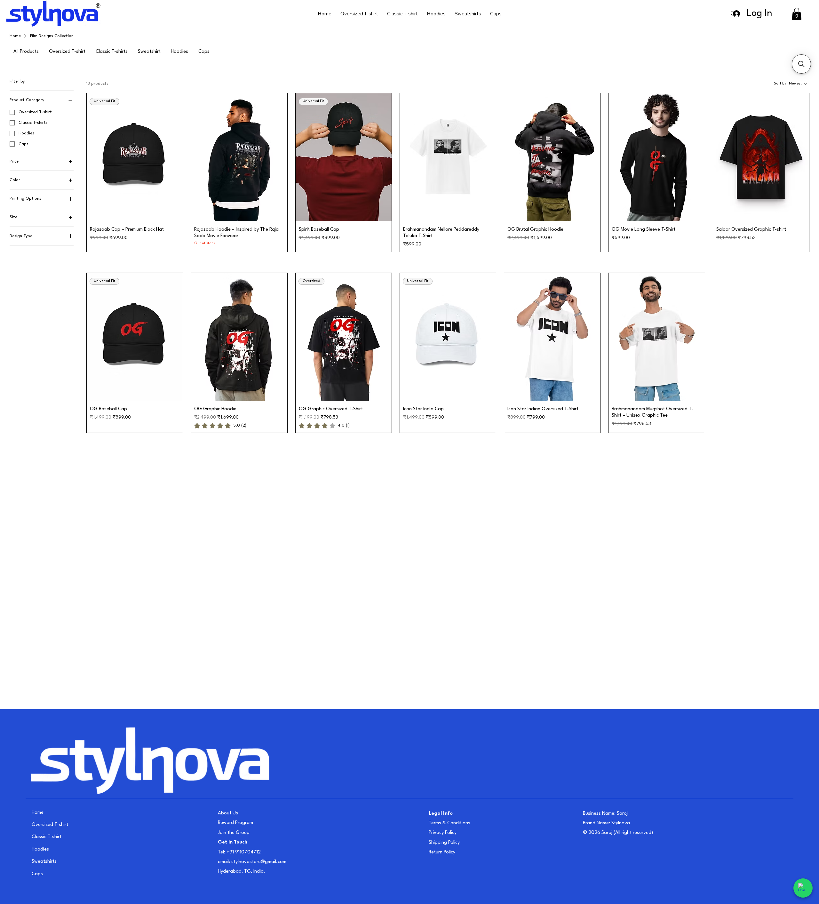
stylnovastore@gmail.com (258, 862)
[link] (220, 425)
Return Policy (442, 852)
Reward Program (235, 822)
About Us (228, 813)
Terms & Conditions (449, 823)
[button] (796, 14)
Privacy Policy (443, 832)
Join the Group (234, 832)
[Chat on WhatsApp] (803, 888)
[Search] (733, 13)
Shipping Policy (444, 842)
